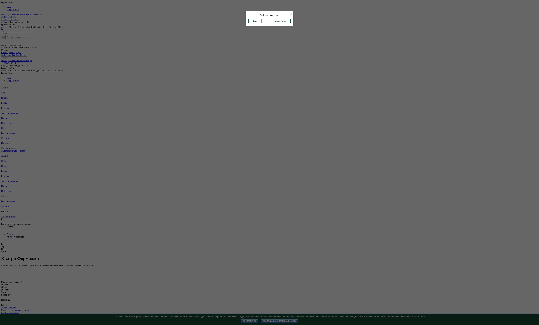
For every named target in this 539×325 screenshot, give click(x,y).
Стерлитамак (280, 21)
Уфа (255, 21)
